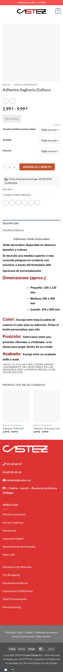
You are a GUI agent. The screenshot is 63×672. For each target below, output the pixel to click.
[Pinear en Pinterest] (31, 203)
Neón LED (9, 554)
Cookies (28, 632)
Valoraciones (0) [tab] (13, 230)
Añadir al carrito (37, 166)
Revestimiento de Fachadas (19, 546)
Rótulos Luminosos (14, 514)
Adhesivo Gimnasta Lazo (46, 428)
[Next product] (5, 101)
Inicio (6, 84)
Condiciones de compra (45, 632)
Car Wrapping (11, 574)
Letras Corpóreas (13, 522)
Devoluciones (27, 636)
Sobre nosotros (43, 636)
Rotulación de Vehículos (17, 566)
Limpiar (56, 125)
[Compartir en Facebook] (12, 203)
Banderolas (9, 530)
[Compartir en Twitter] (18, 203)
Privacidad (10, 632)
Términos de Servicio (34, 663)
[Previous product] (12, 101)
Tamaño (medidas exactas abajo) (19, 129)
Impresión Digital (13, 538)
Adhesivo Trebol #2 (13, 428)
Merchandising (12, 607)
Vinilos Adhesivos (25, 84)
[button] (5, 11)
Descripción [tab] (10, 223)
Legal (19, 632)
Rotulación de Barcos (15, 583)
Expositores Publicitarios (18, 591)
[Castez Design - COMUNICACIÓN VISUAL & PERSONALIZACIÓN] (31, 11)
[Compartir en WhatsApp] (6, 203)
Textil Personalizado (15, 599)
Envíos (15, 636)
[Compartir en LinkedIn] (37, 203)
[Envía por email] (25, 203)
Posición (7, 151)
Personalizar (11, 118)
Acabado (7, 140)
